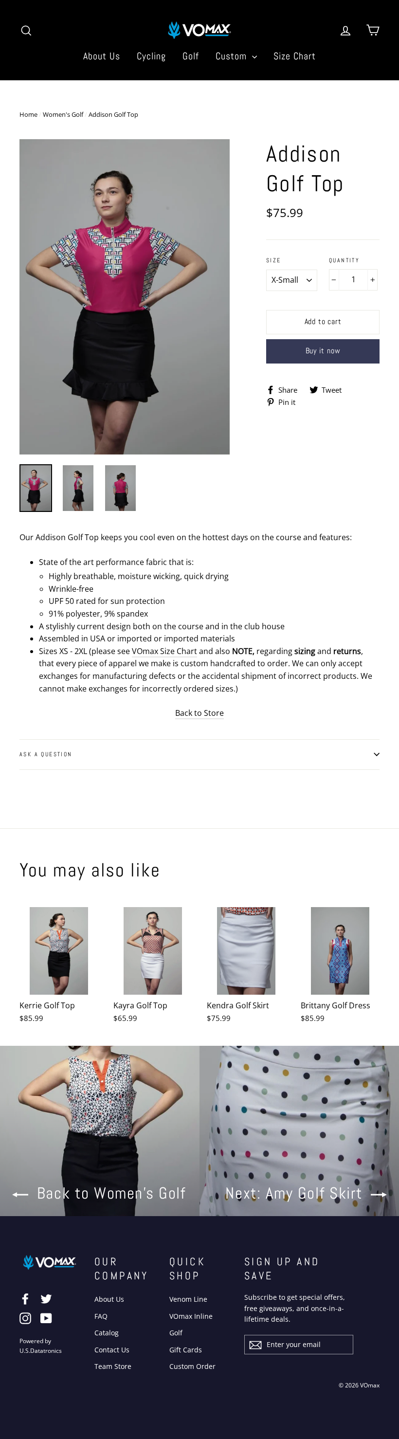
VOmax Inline (191, 1316)
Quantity (344, 260)
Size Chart (294, 56)
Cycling (151, 56)
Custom (233, 56)
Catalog (106, 1332)
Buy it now (323, 351)
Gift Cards (185, 1349)
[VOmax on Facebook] (25, 1298)
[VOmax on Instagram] (25, 1318)
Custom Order (192, 1366)
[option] (124, 297)
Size (273, 260)
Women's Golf (63, 114)
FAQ (101, 1316)
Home (28, 114)
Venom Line (188, 1299)
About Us (101, 56)
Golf (190, 56)
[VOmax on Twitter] (46, 1298)
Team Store (112, 1366)
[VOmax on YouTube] (46, 1318)
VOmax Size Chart (164, 651)
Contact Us (111, 1349)
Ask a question (46, 754)
